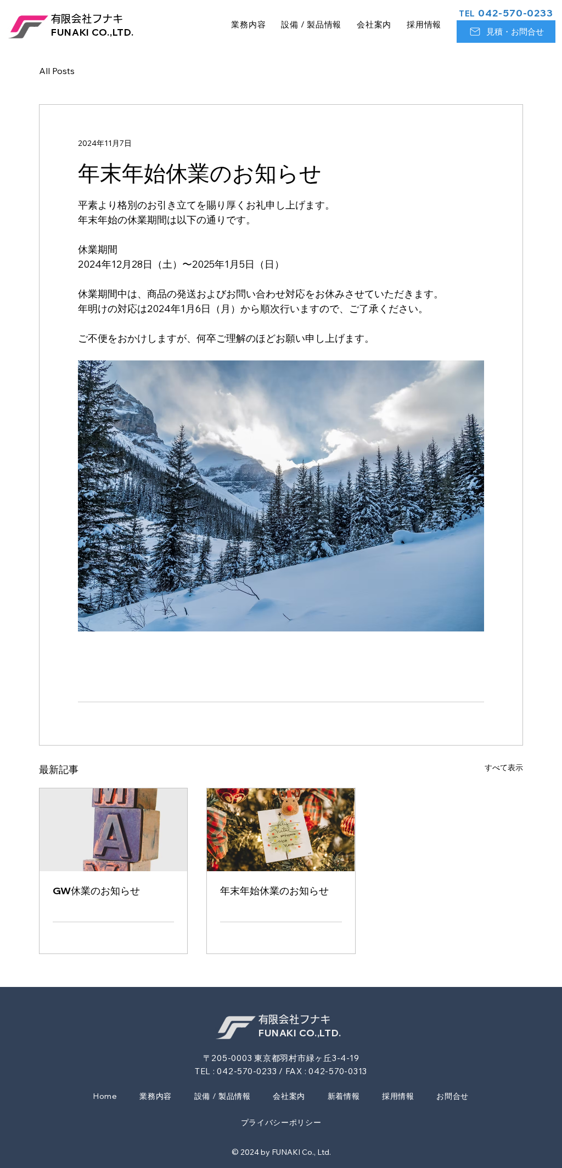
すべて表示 (504, 767)
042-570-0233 (506, 13)
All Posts (57, 70)
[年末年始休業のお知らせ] (281, 829)
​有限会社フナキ (87, 19)
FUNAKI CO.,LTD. (92, 32)
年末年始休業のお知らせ (274, 890)
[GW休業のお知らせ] (113, 829)
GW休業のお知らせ (96, 890)
